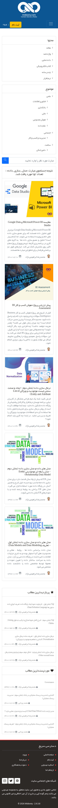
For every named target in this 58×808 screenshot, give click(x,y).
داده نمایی (46, 60)
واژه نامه (47, 54)
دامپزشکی (41, 150)
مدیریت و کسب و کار (37, 138)
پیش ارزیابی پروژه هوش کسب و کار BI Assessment (31, 307)
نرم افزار (47, 78)
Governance (49, 682)
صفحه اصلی (49, 754)
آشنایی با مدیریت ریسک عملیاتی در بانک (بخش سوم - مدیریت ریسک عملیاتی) (30, 696)
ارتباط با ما (49, 770)
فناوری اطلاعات (39, 101)
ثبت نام (15, 24)
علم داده (42, 126)
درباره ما (23, 760)
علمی (48, 96)
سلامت (48, 145)
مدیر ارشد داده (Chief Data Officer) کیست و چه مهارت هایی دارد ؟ (29, 711)
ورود (5, 24)
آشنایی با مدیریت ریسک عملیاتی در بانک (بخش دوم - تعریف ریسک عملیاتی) (29, 725)
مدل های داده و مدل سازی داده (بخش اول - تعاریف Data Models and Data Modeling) (29, 544)
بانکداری (42, 107)
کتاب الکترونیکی (44, 66)
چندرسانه (46, 72)
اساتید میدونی (47, 765)
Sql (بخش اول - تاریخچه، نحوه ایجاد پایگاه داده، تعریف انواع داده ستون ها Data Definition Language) (30, 605)
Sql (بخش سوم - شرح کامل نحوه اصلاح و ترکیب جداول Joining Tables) (31, 621)
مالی (44, 113)
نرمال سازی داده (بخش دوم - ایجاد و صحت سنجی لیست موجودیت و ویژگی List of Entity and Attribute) (29, 391)
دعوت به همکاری (19, 765)
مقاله (48, 48)
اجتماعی (47, 133)
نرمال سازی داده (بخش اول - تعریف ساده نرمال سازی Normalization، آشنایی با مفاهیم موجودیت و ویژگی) (34, 637)
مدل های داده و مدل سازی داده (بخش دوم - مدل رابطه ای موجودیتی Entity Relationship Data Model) (29, 471)
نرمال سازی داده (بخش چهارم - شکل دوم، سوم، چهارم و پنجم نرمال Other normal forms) (29, 654)
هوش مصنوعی (39, 119)
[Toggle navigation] (50, 24)
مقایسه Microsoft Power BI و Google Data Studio (29, 224)
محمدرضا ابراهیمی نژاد (35, 257)
